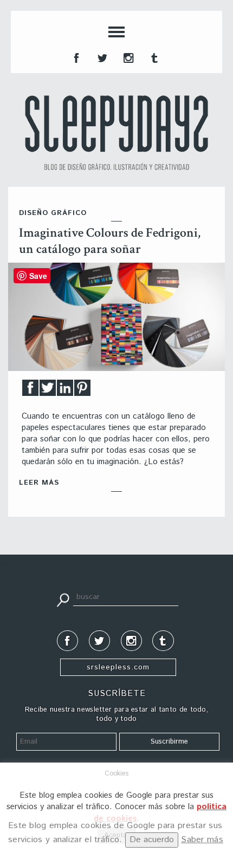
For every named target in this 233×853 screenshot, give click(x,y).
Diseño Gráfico (53, 213)
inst (127, 56)
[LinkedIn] (65, 391)
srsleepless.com (118, 667)
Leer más (39, 483)
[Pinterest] (82, 391)
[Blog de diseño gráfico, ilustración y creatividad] (116, 132)
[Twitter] (47, 391)
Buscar (63, 599)
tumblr (153, 56)
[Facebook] (30, 391)
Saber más (202, 840)
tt (101, 56)
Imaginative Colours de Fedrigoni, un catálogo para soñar (109, 240)
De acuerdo (152, 840)
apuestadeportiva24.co (38, 564)
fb (75, 56)
